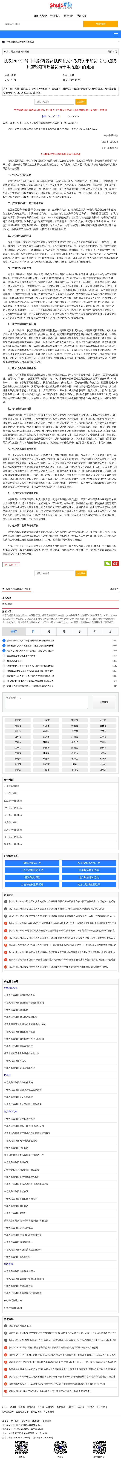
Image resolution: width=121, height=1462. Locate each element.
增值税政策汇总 (32, 863)
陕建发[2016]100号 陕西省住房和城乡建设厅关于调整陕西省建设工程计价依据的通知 (50, 1391)
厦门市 (74, 770)
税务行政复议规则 (13, 1308)
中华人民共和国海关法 (15, 1061)
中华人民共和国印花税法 (16, 1148)
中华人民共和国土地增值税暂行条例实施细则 (26, 1184)
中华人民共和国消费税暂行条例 (19, 1031)
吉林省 (103, 726)
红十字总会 (102, 1407)
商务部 (22, 1407)
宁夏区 (18, 753)
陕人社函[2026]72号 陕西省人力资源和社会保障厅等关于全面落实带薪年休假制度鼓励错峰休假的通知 (58, 967)
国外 (74, 764)
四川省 (46, 737)
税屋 (6, 51)
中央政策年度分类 (89, 870)
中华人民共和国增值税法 (16, 1010)
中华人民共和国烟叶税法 (16, 1206)
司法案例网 (48, 1412)
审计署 (81, 1407)
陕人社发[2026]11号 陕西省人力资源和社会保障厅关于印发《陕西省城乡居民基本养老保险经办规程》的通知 (62, 952)
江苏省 (103, 731)
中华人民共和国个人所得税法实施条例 (23, 1104)
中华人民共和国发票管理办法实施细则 (23, 1293)
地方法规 (15, 51)
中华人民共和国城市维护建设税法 (20, 1140)
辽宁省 (103, 737)
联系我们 (36, 1421)
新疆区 (46, 759)
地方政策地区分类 (89, 877)
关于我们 (15, 1421)
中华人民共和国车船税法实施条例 (20, 1199)
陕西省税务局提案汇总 (20, 1326)
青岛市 (18, 770)
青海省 (18, 759)
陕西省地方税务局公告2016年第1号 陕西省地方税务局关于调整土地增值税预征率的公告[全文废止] (57, 1384)
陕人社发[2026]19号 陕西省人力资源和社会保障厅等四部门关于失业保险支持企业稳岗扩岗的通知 (56, 909)
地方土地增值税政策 (89, 884)
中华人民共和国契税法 (15, 1213)
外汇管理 (90, 1407)
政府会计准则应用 (13, 830)
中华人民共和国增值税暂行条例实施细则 (24, 1002)
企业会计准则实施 (13, 815)
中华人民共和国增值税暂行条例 (19, 995)
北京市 (18, 720)
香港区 (103, 759)
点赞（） (13, 565)
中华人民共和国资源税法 (16, 1162)
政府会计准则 (10, 822)
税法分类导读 (32, 877)
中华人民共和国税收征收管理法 (19, 1271)
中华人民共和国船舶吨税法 (17, 1257)
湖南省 (46, 742)
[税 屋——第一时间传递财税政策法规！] (60, 8)
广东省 (46, 726)
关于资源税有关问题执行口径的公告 (21, 1170)
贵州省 (103, 748)
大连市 (103, 764)
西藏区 (46, 731)
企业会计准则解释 (13, 808)
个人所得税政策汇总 (32, 870)
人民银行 (71, 1407)
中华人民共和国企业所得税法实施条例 (23, 1090)
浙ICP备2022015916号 (43, 1437)
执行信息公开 (8, 1412)
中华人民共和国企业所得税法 (18, 1082)
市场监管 (50, 1407)
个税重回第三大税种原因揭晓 (20, 42)
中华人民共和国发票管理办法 (18, 1286)
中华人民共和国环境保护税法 (18, 1242)
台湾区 (18, 764)
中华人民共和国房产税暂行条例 (19, 1119)
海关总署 (61, 1407)
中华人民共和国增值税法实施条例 (20, 1017)
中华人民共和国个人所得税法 (18, 1097)
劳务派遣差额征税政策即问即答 (21, 656)
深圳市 (103, 770)
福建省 (74, 759)
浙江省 (74, 731)
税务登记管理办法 (13, 1300)
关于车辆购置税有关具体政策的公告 (21, 1053)
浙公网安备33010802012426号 (16, 1437)
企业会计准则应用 (13, 801)
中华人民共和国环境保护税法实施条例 (23, 1249)
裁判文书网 (36, 1412)
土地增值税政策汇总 (32, 884)
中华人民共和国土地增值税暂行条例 (21, 1177)
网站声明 (25, 1421)
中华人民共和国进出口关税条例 (19, 1068)
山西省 (103, 753)
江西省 (18, 742)
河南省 (74, 737)
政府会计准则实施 (13, 844)
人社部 (41, 1407)
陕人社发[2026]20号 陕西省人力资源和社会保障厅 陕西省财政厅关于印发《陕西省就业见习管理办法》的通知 (62, 901)
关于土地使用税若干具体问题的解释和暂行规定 (27, 1133)
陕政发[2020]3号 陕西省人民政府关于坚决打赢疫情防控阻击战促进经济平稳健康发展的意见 (53, 1347)
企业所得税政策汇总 (89, 863)
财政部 (13, 1407)
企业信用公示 (22, 1412)
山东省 (18, 737)
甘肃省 (46, 753)
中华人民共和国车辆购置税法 (18, 1046)
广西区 (103, 742)
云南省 (18, 748)
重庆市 (74, 720)
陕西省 (25, 51)
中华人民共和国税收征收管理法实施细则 (24, 1279)
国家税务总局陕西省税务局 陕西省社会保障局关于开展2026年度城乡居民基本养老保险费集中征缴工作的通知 (62, 959)
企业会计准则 (10, 793)
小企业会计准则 (12, 786)
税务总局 (31, 1407)
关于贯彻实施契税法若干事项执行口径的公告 (26, 1220)
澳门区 (46, 764)
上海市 (46, 720)
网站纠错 (47, 1421)
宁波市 (46, 770)
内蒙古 (74, 753)
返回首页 (112, 51)
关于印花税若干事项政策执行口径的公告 (24, 1155)
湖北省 (18, 731)
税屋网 (5, 1421)
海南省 (74, 748)
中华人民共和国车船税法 (16, 1191)
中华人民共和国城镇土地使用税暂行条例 (24, 1126)
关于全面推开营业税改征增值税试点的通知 (25, 1024)
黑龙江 (74, 742)
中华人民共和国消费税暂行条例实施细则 (24, 1039)
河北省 (18, 726)
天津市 (103, 720)
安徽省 (74, 726)
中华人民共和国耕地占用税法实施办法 (23, 1235)
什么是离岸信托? (14, 661)
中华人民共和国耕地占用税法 (18, 1228)
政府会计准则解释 (13, 837)
